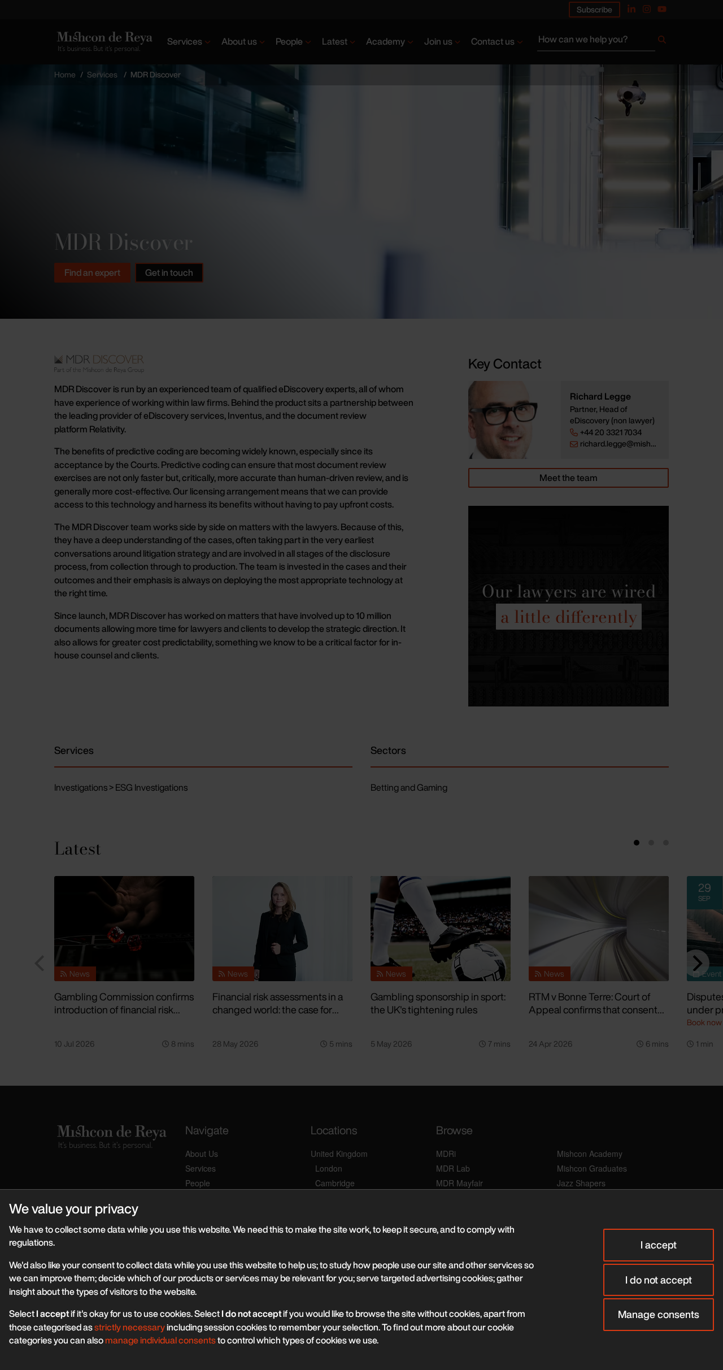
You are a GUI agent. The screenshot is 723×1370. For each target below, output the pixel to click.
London (328, 1168)
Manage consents (658, 1314)
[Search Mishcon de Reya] (603, 41)
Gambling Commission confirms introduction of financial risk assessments (124, 1009)
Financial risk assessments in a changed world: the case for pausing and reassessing (277, 1009)
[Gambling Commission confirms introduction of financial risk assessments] (124, 928)
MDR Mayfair (459, 1183)
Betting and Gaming (409, 787)
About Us (201, 1153)
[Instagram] (647, 9)
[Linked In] (631, 9)
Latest (334, 41)
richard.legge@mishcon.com (620, 443)
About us (239, 41)
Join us (438, 41)
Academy (385, 41)
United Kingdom (339, 1153)
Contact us (493, 41)
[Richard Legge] (514, 420)
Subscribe (594, 9)
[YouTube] (662, 9)
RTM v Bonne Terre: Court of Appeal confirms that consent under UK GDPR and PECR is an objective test (598, 1015)
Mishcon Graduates (592, 1168)
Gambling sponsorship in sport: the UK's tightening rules (438, 1003)
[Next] (695, 963)
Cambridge (335, 1183)
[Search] (662, 42)
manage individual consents (160, 1340)
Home (65, 74)
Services (184, 41)
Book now (704, 1022)
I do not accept (658, 1279)
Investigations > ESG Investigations (121, 787)
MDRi (446, 1153)
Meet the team (568, 477)
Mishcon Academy (589, 1153)
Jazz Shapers (581, 1183)
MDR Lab (453, 1168)
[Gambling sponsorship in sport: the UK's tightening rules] (441, 928)
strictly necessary (129, 1327)
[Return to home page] (103, 42)
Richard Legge (600, 396)
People (289, 41)
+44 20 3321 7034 (611, 432)
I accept (659, 1244)
